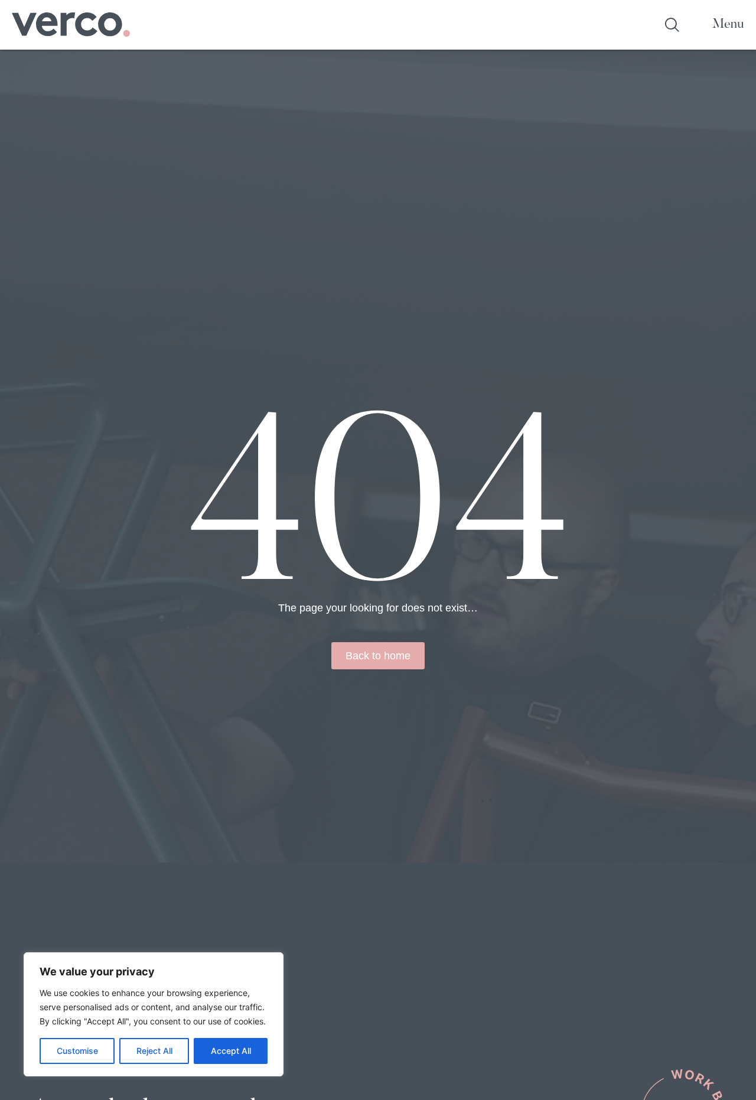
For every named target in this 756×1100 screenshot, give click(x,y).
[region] (154, 1014)
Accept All (231, 1051)
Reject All (154, 1051)
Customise (77, 1051)
